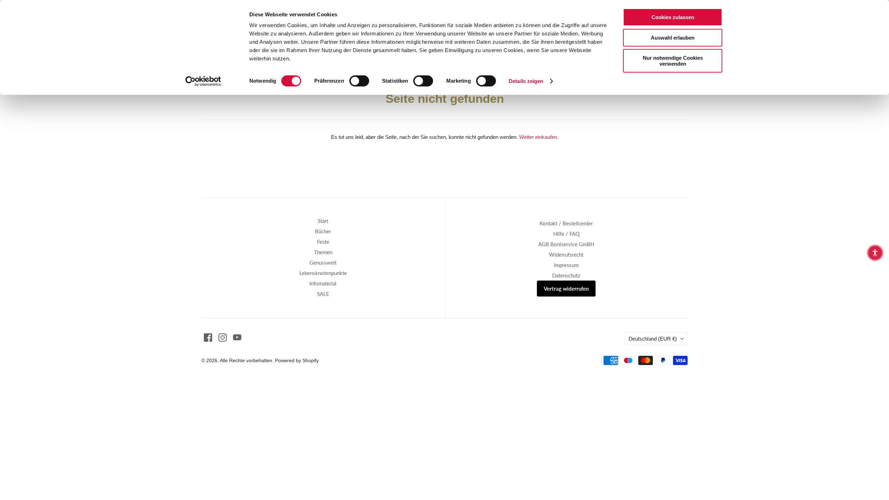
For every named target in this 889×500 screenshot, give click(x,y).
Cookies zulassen (672, 17)
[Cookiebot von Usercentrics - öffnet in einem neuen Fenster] (203, 81)
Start (323, 221)
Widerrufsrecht (566, 254)
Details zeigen (526, 81)
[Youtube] (237, 337)
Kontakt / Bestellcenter (566, 223)
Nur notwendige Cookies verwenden (673, 61)
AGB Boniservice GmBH (566, 244)
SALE (323, 294)
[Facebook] (208, 337)
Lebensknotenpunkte (323, 273)
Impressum (566, 265)
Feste (323, 242)
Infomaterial (323, 283)
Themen (323, 252)
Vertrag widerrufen (566, 288)
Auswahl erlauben (673, 38)
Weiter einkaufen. (538, 137)
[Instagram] (222, 337)
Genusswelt (323, 262)
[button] (875, 252)
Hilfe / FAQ (566, 234)
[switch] (359, 80)
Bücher (323, 231)
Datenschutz (566, 275)
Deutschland (653, 338)
